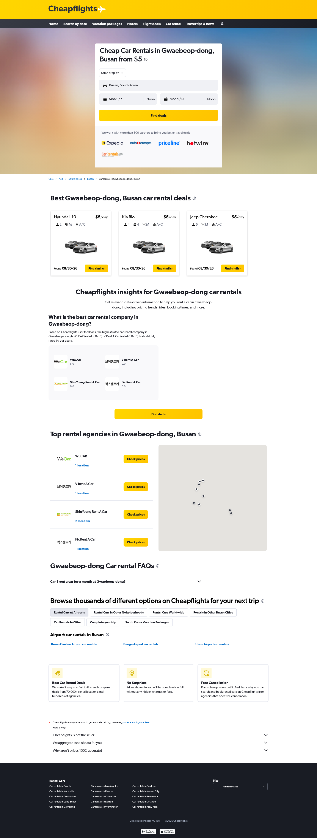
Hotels (132, 24)
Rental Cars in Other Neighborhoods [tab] (119, 612)
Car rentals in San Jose (144, 786)
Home (53, 24)
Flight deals (152, 24)
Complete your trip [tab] (103, 622)
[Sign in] (222, 24)
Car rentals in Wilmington (104, 806)
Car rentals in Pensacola (145, 796)
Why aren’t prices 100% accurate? (77, 750)
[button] (146, 59)
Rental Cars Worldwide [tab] (168, 612)
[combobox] (112, 72)
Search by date (75, 24)
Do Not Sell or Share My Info (145, 820)
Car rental (173, 24)
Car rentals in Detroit (102, 801)
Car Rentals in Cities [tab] (67, 622)
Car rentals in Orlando (144, 801)
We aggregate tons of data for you (77, 743)
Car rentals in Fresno (102, 791)
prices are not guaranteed (136, 722)
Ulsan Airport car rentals (212, 644)
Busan (90, 178)
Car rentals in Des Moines (62, 796)
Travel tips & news (200, 24)
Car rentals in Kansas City (145, 791)
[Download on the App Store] (167, 832)
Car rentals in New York (144, 806)
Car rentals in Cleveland (62, 806)
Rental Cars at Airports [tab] (69, 612)
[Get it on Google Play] (148, 832)
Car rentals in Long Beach (63, 801)
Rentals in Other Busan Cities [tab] (213, 612)
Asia (61, 178)
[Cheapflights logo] (73, 9)
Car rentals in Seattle (60, 786)
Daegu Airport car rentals (140, 644)
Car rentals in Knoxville (61, 791)
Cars (51, 178)
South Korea (75, 178)
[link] (158, 414)
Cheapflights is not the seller (73, 735)
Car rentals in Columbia (103, 796)
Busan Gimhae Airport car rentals (74, 644)
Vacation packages (107, 24)
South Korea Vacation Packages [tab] (147, 622)
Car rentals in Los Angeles (104, 786)
